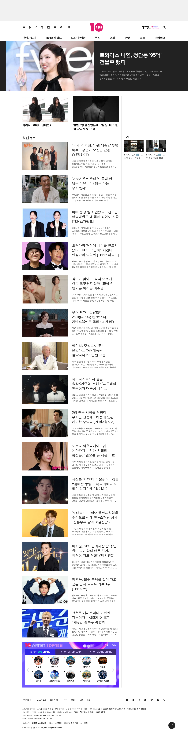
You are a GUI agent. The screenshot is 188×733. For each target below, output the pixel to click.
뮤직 (97, 37)
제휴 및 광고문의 (71, 723)
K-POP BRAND (40, 652)
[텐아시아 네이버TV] (30, 27)
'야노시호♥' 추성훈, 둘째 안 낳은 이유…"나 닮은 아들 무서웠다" (92, 183)
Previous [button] (28, 670)
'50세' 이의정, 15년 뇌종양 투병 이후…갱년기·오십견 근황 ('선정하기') (95, 149)
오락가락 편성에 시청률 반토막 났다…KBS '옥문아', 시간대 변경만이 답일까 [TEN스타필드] (95, 250)
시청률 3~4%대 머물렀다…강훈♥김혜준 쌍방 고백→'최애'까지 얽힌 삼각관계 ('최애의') (95, 483)
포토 (142, 37)
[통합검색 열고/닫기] (164, 27)
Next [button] (113, 670)
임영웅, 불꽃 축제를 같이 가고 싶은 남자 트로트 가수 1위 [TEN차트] (94, 584)
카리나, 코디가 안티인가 (37, 125)
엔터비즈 (160, 37)
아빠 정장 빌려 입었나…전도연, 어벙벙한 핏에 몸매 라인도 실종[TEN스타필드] (95, 216)
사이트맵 (84, 723)
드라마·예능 (78, 37)
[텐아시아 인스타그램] (48, 27)
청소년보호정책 (55, 723)
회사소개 (26, 723)
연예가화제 (29, 37)
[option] (70, 670)
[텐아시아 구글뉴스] (61, 27)
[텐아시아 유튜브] (24, 27)
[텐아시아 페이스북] (36, 27)
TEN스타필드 (53, 37)
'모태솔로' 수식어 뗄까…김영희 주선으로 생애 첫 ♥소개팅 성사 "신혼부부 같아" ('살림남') (95, 517)
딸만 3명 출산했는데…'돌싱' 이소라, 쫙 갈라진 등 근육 (95, 127)
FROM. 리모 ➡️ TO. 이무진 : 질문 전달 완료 (155, 158)
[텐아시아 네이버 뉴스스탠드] (55, 27)
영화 (112, 37)
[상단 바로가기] (171, 725)
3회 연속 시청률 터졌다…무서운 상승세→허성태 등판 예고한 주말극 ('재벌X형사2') (93, 417)
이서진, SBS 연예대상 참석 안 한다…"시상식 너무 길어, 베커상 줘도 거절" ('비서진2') (94, 550)
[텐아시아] (96, 27)
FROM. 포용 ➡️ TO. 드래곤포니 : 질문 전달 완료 (133, 158)
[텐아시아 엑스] (42, 27)
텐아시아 (36, 728)
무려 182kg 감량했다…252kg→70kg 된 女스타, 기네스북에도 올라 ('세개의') (93, 316)
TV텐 (127, 37)
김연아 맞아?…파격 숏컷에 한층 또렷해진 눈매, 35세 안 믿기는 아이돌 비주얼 (92, 283)
